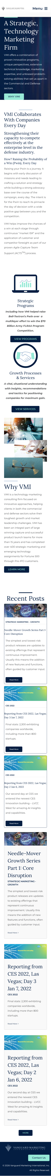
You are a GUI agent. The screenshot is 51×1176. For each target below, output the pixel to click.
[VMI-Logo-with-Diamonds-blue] (25, 1144)
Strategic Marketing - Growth (25, 610)
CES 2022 (25, 693)
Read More (12, 933)
